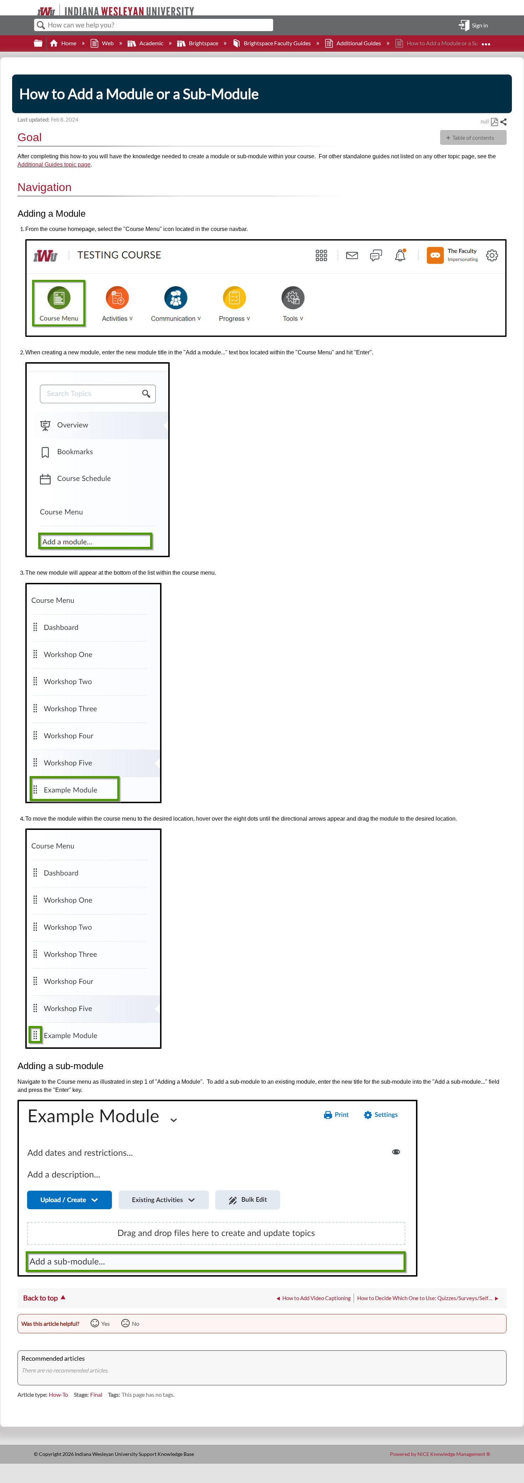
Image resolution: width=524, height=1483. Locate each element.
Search (41, 25)
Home (68, 43)
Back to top (40, 1297)
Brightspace (203, 43)
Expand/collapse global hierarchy (42, 43)
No (135, 1323)
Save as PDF (494, 122)
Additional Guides (358, 43)
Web (108, 43)
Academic (151, 43)
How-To (58, 1394)
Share (503, 122)
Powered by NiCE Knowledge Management (440, 1454)
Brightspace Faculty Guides (277, 43)
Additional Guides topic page (54, 164)
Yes (105, 1323)
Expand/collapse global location (486, 41)
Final (96, 1394)
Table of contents (473, 137)
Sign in (480, 24)
